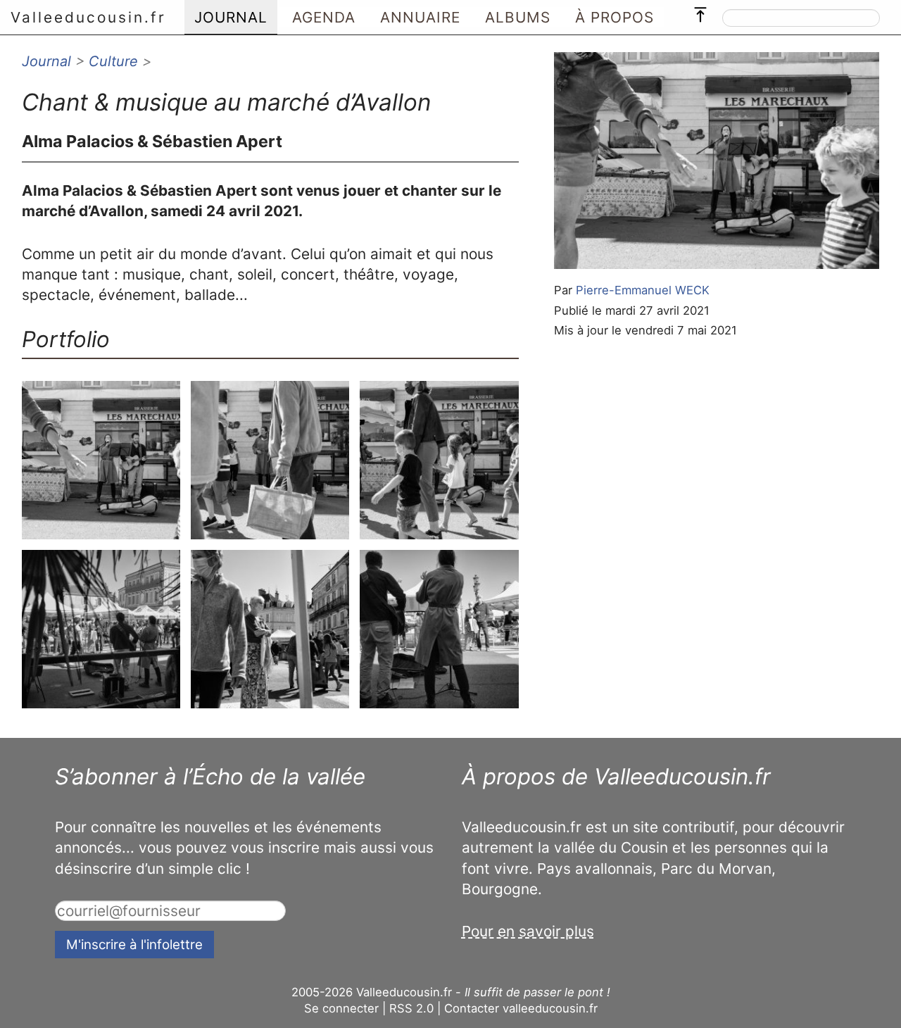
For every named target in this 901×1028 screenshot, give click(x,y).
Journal (46, 61)
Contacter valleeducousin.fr (521, 1008)
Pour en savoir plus (528, 931)
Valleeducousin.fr (88, 17)
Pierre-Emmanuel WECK (643, 290)
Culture (113, 61)
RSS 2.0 (411, 1008)
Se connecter (341, 1008)
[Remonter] (700, 11)
